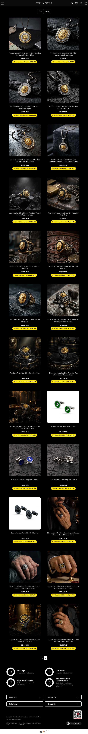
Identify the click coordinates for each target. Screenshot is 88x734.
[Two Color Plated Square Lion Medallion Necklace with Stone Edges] (63, 34)
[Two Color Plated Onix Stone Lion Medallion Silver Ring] (63, 194)
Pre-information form (35, 717)
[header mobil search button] (72, 3)
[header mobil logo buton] (44, 3)
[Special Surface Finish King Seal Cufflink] (63, 460)
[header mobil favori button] (76, 3)
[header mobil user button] (81, 3)
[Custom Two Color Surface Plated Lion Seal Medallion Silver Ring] (25, 620)
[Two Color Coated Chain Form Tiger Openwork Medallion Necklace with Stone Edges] (63, 140)
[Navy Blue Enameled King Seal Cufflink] (25, 460)
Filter (40, 11)
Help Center (52, 697)
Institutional (13, 704)
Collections (13, 697)
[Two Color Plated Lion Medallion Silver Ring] (25, 353)
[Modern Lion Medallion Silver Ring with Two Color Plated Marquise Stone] (25, 407)
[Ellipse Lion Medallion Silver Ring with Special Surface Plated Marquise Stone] (25, 567)
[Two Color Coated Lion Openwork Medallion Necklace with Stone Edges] (25, 140)
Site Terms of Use (23, 717)
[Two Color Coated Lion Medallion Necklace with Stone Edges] (25, 87)
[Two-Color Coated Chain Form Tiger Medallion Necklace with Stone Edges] (25, 34)
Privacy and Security (12, 717)
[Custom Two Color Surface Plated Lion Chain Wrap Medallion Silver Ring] (63, 620)
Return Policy (21, 684)
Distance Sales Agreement (13, 719)
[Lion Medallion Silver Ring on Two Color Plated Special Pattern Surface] (25, 194)
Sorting (47, 11)
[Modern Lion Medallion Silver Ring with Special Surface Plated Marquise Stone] (63, 513)
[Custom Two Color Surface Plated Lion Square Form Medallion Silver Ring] (63, 300)
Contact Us (52, 704)
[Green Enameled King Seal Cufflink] (63, 407)
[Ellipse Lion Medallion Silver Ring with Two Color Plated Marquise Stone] (63, 353)
